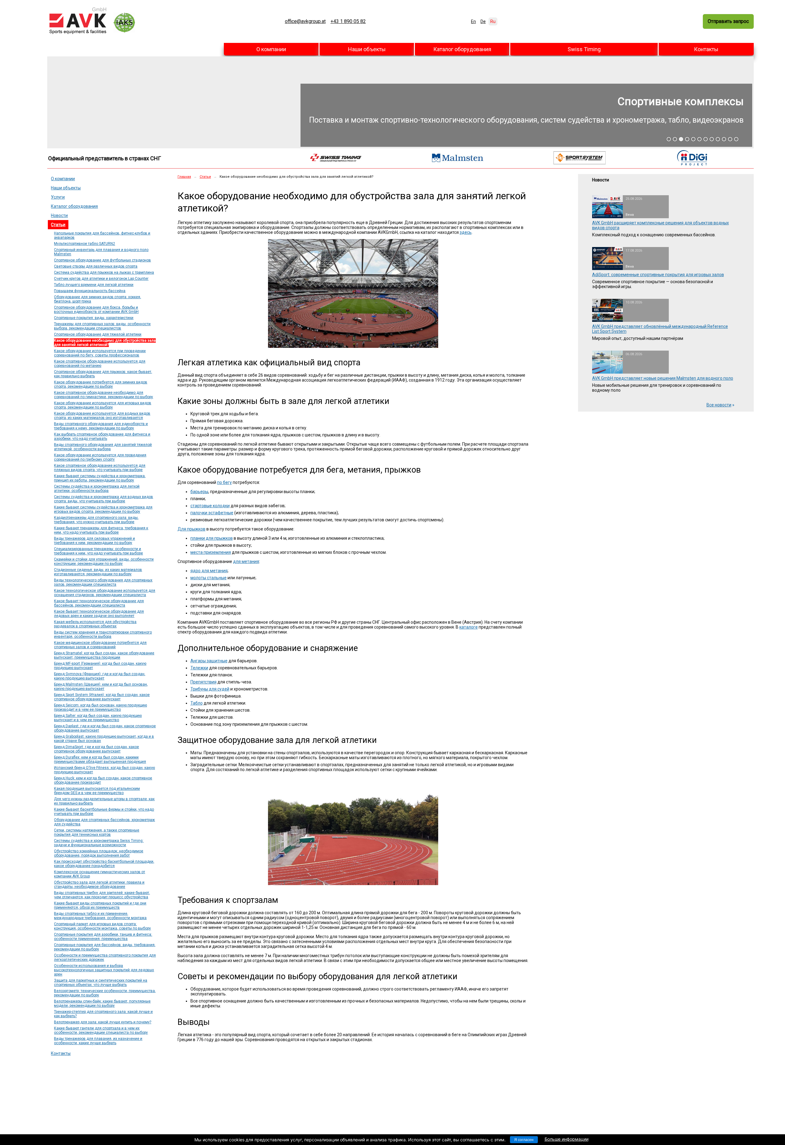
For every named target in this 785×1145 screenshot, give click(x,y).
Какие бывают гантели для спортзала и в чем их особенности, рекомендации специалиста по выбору (101, 1030)
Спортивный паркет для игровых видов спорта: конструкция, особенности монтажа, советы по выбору (102, 926)
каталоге (468, 627)
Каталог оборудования (462, 49)
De (483, 21)
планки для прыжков (211, 538)
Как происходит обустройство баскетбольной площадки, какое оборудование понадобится (104, 863)
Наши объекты (367, 49)
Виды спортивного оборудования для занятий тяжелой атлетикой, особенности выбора (103, 447)
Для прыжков (191, 529)
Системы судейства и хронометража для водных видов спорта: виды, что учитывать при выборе (103, 499)
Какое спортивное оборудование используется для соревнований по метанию (99, 363)
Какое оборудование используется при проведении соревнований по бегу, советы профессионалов (100, 353)
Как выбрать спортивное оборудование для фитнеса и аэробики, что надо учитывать (102, 436)
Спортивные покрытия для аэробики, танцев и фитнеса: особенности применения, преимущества (103, 936)
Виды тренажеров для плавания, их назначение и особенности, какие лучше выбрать (98, 1041)
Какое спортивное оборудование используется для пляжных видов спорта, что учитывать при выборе (99, 467)
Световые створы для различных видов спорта (95, 266)
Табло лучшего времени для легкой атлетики (93, 285)
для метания (246, 561)
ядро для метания (209, 570)
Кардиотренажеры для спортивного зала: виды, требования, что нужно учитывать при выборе (96, 519)
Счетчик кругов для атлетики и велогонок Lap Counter (101, 278)
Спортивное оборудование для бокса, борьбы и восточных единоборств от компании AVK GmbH (96, 309)
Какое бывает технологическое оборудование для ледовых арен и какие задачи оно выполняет (99, 613)
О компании (271, 49)
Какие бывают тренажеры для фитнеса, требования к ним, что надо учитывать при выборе (101, 530)
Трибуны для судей (209, 689)
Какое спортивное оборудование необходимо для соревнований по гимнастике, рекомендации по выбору (103, 394)
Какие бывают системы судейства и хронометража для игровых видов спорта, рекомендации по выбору (103, 509)
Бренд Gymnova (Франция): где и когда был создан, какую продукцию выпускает (99, 676)
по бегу (224, 482)
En (473, 21)
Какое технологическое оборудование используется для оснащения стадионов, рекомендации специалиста (104, 592)
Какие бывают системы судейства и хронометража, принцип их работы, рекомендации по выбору (100, 478)
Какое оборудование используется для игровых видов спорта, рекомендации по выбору (102, 405)
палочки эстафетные (211, 512)
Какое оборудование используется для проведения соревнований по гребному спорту (100, 457)
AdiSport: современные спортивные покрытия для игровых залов (658, 274)
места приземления (210, 552)
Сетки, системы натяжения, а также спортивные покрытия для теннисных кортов (96, 832)
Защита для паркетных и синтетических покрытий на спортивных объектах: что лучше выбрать (100, 982)
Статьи (58, 224)
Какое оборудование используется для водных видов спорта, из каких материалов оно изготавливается (102, 415)
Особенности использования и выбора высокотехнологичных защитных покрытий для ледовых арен (104, 970)
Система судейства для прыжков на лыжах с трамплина (104, 272)
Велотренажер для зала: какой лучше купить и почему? (102, 1022)
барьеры (199, 491)
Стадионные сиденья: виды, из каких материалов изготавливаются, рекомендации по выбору (98, 572)
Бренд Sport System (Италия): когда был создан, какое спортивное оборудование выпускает (102, 697)
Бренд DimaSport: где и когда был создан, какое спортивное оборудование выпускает (96, 749)
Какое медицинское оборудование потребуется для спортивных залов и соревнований (100, 645)
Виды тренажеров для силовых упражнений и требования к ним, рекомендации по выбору (94, 540)
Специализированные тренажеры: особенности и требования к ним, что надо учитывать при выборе (98, 551)
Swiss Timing (584, 49)
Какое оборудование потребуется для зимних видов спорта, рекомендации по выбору (100, 384)
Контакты (706, 49)
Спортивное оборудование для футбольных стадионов (102, 260)
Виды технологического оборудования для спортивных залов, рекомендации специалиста (103, 582)
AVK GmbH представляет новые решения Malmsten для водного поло (662, 378)
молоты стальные (208, 577)
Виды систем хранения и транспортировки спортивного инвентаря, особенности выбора (103, 634)
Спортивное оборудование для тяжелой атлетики (97, 334)
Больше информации (566, 1139)
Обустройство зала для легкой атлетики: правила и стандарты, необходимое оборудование (99, 884)
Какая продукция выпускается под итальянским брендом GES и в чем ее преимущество (97, 790)
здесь (466, 232)
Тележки (199, 667)
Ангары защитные (209, 660)
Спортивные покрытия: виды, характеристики (93, 318)
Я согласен (524, 1140)
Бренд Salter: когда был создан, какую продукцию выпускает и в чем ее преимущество (98, 717)
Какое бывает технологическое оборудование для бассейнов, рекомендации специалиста (99, 603)
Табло (196, 703)
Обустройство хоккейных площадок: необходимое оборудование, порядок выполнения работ (98, 853)
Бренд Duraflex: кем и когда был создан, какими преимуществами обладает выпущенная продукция (100, 759)
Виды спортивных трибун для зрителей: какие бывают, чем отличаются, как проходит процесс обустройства (102, 895)
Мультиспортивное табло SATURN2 (84, 244)
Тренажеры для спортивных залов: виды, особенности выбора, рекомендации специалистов (102, 326)
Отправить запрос (728, 21)
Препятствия (203, 681)
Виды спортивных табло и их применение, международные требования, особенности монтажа (100, 915)
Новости (59, 215)
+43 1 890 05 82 (348, 21)
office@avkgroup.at (305, 21)
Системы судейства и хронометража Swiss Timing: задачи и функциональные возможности (99, 843)
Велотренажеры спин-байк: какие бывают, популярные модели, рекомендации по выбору (102, 1003)
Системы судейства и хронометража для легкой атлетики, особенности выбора (97, 488)
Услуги (58, 197)
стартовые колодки (210, 505)
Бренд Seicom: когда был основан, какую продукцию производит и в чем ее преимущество (100, 707)
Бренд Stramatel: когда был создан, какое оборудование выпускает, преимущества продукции (104, 655)
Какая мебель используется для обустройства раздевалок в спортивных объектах (95, 624)
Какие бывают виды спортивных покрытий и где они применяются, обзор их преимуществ (100, 905)
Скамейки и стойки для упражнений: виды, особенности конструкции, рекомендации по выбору (104, 561)
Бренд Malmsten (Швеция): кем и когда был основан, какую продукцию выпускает (101, 686)
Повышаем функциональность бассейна (89, 291)
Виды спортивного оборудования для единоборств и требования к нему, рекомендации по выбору (101, 426)
